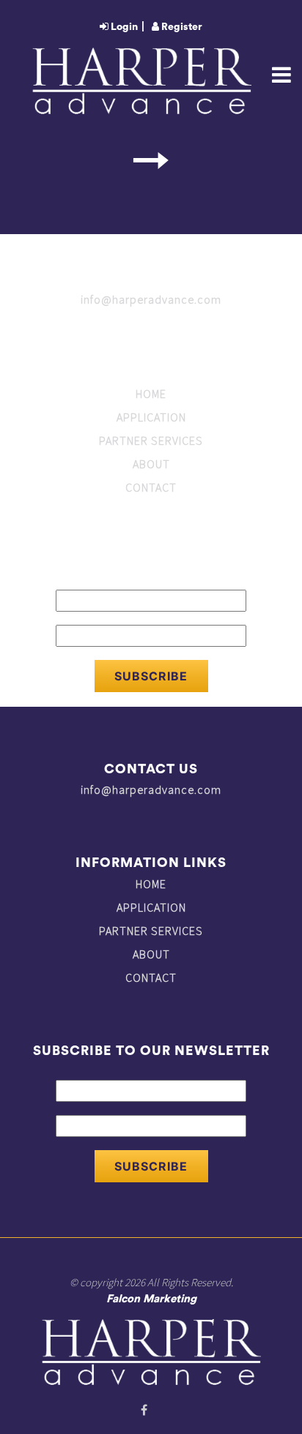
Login (123, 27)
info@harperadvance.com (151, 299)
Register (180, 27)
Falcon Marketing (151, 1299)
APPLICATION (151, 417)
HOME (151, 393)
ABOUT (151, 464)
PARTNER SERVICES (151, 440)
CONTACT (151, 487)
